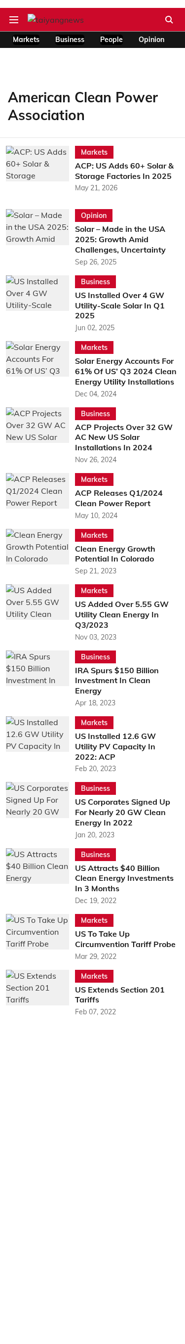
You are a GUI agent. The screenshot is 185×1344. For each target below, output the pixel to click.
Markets (26, 39)
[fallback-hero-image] (40, 170)
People (111, 39)
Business (69, 39)
